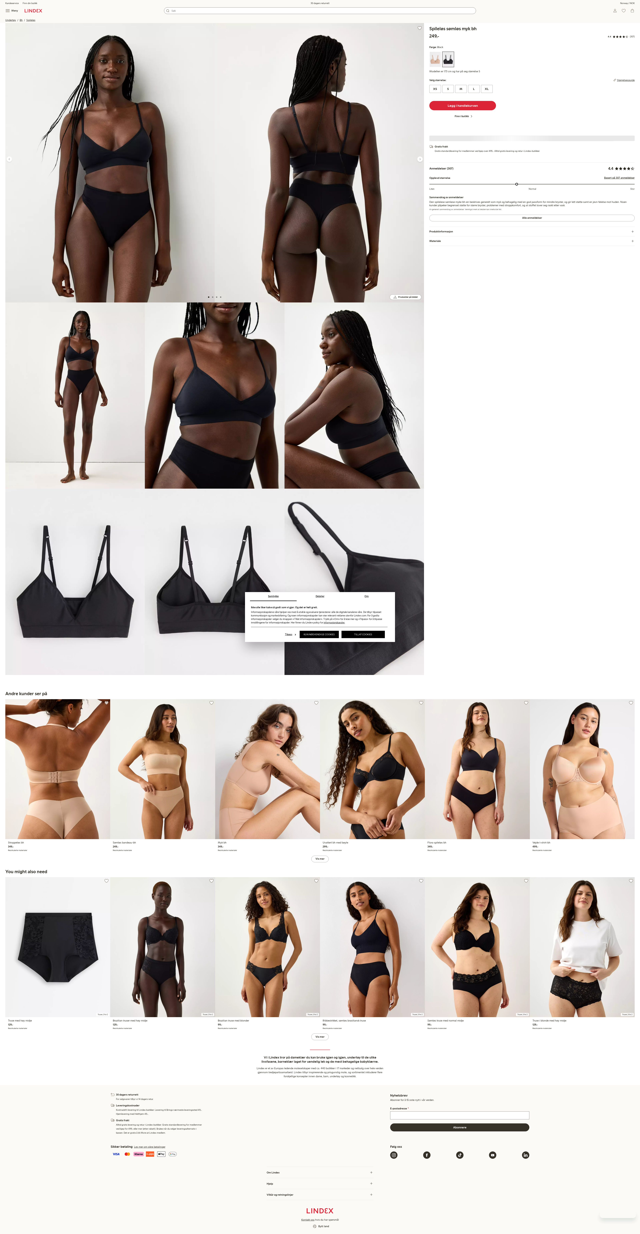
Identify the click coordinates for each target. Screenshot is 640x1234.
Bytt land (323, 1226)
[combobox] (320, 10)
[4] (221, 297)
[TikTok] (460, 1155)
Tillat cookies (363, 634)
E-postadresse (399, 1108)
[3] (217, 297)
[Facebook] (426, 1155)
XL (487, 89)
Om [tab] (366, 596)
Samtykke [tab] (273, 596)
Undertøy (10, 20)
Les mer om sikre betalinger (149, 1146)
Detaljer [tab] (320, 596)
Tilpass (288, 634)
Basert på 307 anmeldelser (619, 178)
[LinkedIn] (525, 1155)
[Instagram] (394, 1155)
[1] (209, 297)
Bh (21, 20)
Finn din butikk (30, 3)
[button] (110, 162)
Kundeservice (12, 3)
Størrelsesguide (626, 80)
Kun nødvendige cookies (319, 634)
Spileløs (30, 20)
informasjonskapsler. (334, 622)
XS (435, 89)
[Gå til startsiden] (33, 11)
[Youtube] (492, 1155)
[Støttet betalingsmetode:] (250, 1154)
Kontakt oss (307, 1219)
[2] (213, 297)
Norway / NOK (627, 3)
